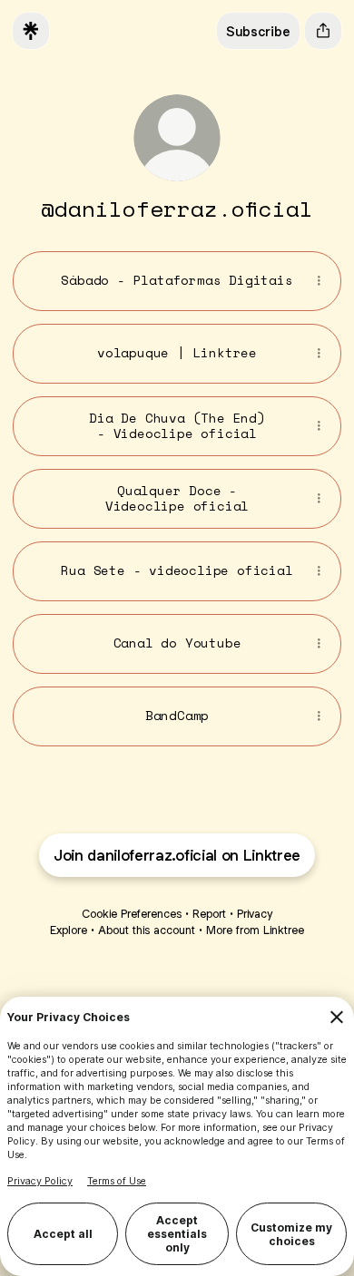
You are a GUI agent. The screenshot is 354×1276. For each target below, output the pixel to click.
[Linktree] (31, 31)
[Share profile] (323, 31)
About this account (146, 930)
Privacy (254, 913)
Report (209, 913)
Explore (68, 930)
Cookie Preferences (132, 913)
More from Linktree (255, 930)
